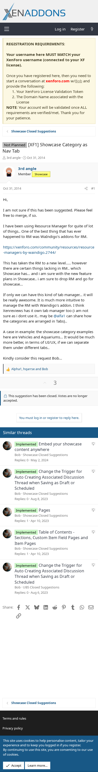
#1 (93, 188)
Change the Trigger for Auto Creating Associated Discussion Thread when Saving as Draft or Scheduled (49, 480)
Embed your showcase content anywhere (48, 446)
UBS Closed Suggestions (41, 587)
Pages (44, 510)
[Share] (86, 188)
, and (29, 369)
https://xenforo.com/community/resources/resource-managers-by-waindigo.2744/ (48, 249)
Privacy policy (13, 728)
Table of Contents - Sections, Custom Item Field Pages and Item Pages (51, 537)
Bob (78, 80)
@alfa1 (59, 315)
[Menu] (6, 29)
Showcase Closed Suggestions (45, 454)
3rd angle (14, 157)
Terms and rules (14, 718)
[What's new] (92, 29)
